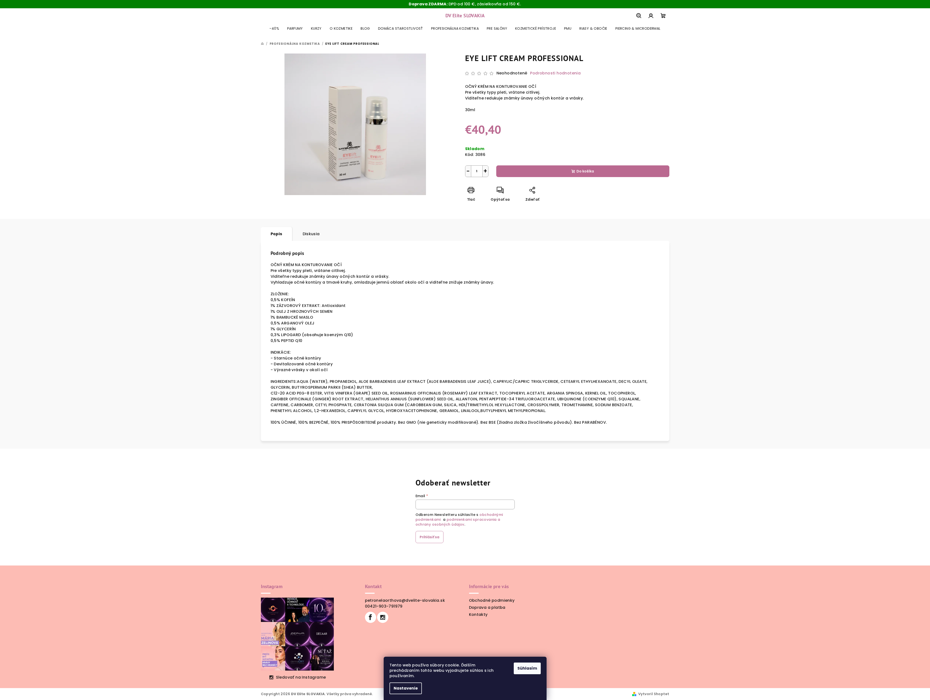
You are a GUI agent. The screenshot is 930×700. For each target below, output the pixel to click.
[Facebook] (370, 617)
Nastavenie (406, 688)
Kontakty (478, 614)
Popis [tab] (276, 234)
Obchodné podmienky (492, 600)
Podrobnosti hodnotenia (555, 73)
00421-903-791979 (384, 606)
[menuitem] (274, 28)
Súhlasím (527, 668)
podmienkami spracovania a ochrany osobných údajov (458, 522)
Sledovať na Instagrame (301, 677)
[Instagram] (382, 617)
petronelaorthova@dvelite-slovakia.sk (405, 600)
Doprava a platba (487, 607)
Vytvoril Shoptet (653, 693)
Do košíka (585, 171)
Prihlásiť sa (429, 537)
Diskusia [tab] (311, 234)
